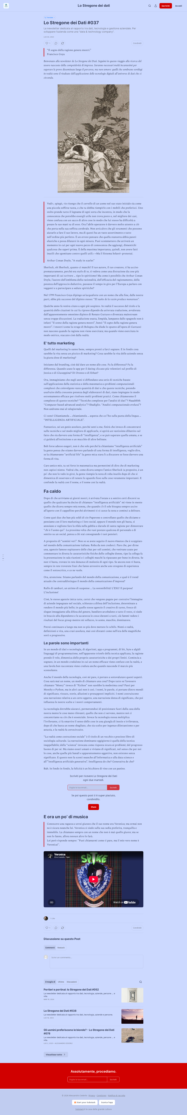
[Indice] (3, 557)
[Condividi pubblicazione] (155, 5)
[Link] (40, 343)
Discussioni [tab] (72, 982)
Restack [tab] (61, 947)
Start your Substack (86, 1102)
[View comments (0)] (56, 43)
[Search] (149, 5)
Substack (79, 1109)
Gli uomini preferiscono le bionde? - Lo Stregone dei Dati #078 (79, 1031)
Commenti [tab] (50, 947)
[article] (93, 996)
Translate (50, 17)
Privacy (92, 1095)
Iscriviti (166, 5)
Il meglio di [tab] (50, 982)
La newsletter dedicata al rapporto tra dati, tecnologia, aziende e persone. (78, 1014)
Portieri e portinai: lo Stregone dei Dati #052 (71, 989)
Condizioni (101, 1095)
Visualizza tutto (54, 1054)
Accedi (178, 5)
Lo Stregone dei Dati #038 (60, 1010)
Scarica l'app (107, 1102)
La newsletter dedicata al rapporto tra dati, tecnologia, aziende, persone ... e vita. (79, 994)
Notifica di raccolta (116, 1095)
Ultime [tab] (61, 982)
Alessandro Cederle (64, 1043)
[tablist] (55, 947)
